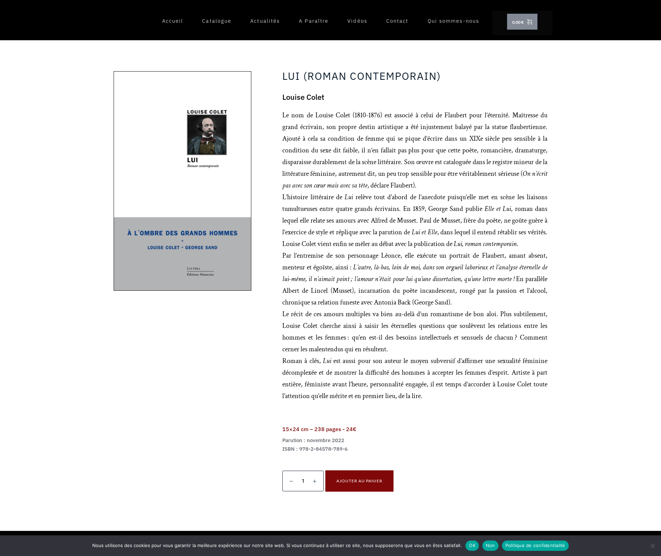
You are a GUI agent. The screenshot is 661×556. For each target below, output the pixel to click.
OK (472, 545)
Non (490, 545)
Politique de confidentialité (535, 545)
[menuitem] (172, 21)
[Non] (652, 545)
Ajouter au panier (359, 480)
